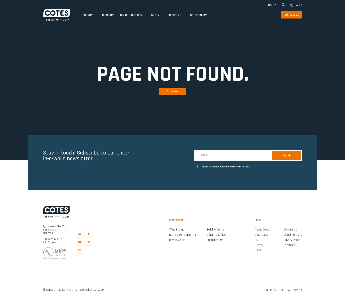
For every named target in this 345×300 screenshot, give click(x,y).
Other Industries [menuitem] (216, 235)
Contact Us (291, 15)
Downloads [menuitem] (261, 235)
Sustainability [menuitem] (215, 240)
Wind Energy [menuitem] (176, 229)
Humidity (108, 15)
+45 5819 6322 (52, 239)
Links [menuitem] (258, 220)
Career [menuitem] (259, 250)
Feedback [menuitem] (289, 245)
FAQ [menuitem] (257, 240)
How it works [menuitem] (177, 240)
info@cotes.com (52, 242)
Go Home (172, 91)
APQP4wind (295, 290)
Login (299, 5)
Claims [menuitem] (259, 245)
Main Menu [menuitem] (176, 220)
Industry (87, 15)
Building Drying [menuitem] (215, 229)
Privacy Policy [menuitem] (292, 240)
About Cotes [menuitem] (262, 229)
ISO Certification (273, 290)
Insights (173, 15)
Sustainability (197, 15)
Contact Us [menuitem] (290, 229)
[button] (95, 15)
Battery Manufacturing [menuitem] (182, 235)
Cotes (155, 15)
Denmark (55, 230)
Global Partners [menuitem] (293, 235)
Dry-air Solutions (131, 15)
